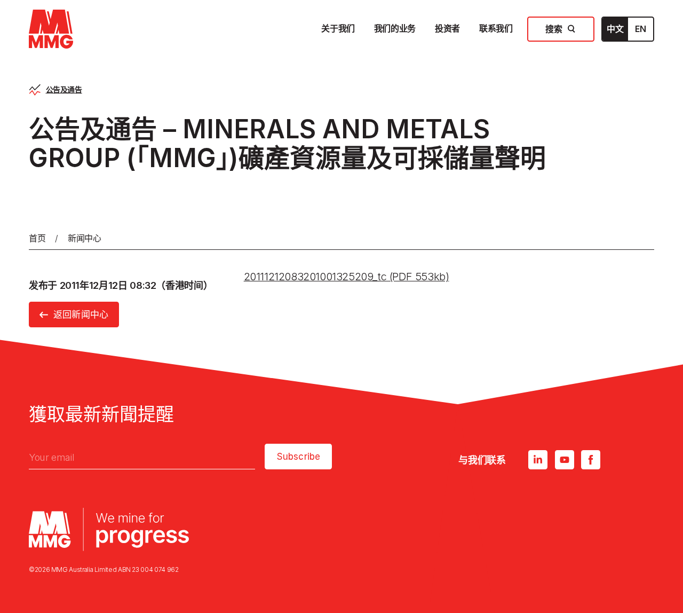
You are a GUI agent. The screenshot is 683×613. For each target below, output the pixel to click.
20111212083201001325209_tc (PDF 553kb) (346, 276)
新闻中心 (84, 238)
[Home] (51, 29)
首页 (37, 238)
